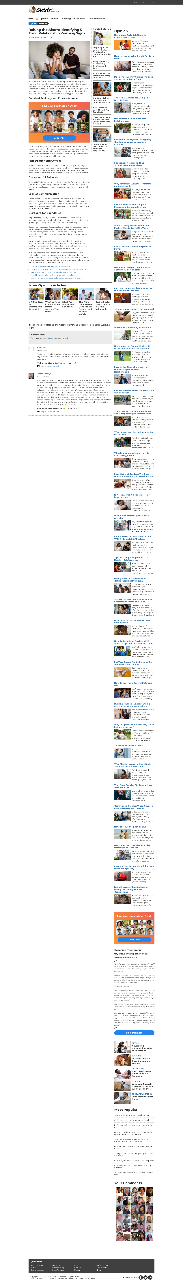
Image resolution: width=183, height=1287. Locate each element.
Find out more (134, 1033)
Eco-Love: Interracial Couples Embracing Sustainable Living (56, 278)
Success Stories (37, 1265)
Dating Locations (38, 1270)
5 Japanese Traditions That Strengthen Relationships (53, 272)
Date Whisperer (96, 18)
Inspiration (79, 18)
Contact (77, 1268)
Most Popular (58, 1270)
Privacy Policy (58, 1268)
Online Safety (102, 1265)
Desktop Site (102, 1268)
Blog (76, 1265)
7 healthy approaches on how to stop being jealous (53, 275)
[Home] (33, 19)
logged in (46, 338)
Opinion (44, 18)
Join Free (59, 138)
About (98, 1270)
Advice (54, 18)
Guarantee (57, 1265)
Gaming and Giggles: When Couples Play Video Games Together (58, 269)
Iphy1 (39, 347)
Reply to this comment (49, 366)
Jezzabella (42, 374)
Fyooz (33, 24)
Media (77, 1270)
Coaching (66, 18)
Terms (33, 1268)
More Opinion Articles (47, 285)
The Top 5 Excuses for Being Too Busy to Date (50, 267)
